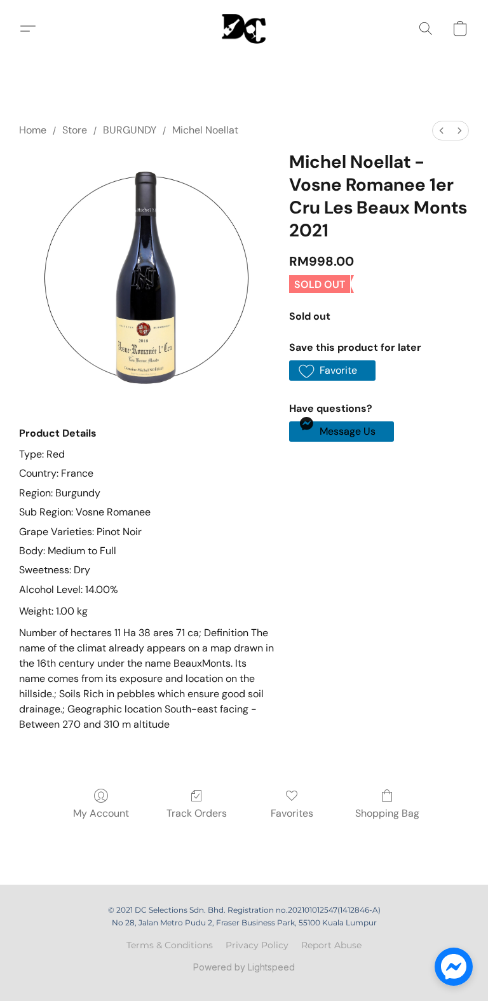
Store (74, 130)
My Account (101, 813)
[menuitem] (442, 130)
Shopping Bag (387, 813)
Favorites (292, 813)
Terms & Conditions (169, 945)
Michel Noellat (205, 130)
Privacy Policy (257, 945)
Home (32, 130)
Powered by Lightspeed (244, 967)
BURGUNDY (129, 130)
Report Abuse (331, 945)
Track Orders (196, 813)
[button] (244, 28)
